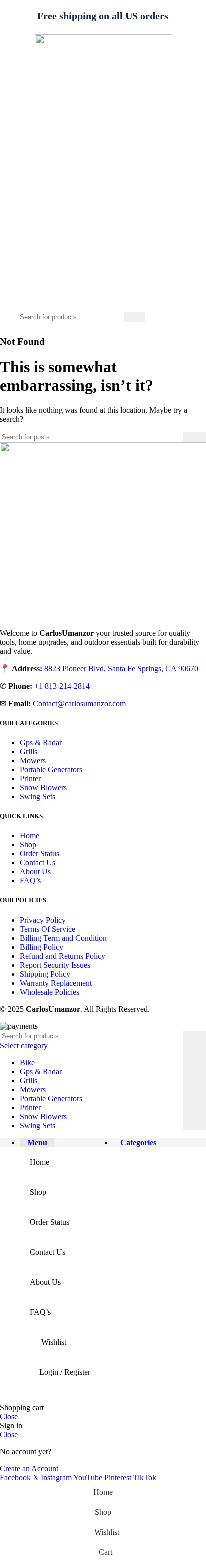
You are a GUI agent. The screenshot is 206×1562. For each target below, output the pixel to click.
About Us (35, 871)
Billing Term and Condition (63, 938)
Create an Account (29, 1468)
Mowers (33, 760)
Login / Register (65, 1372)
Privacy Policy (43, 920)
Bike (27, 1062)
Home (30, 835)
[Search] (135, 317)
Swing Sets (38, 796)
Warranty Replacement (56, 983)
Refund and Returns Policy (63, 956)
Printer (30, 778)
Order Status (40, 853)
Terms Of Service (48, 929)
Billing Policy (42, 947)
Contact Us (38, 862)
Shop (28, 844)
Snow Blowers (43, 787)
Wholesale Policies (50, 992)
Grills (29, 751)
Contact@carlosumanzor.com (79, 703)
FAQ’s (30, 880)
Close (9, 1416)
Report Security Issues (55, 965)
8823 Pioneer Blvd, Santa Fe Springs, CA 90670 (121, 668)
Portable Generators (51, 769)
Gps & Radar (41, 742)
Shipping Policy (45, 974)
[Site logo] (103, 301)
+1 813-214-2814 (62, 686)
